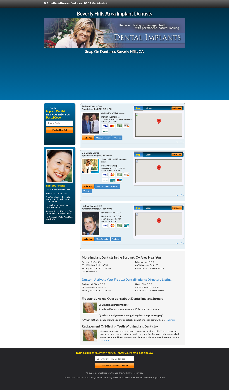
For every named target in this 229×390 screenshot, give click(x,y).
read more (170, 319)
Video (149, 108)
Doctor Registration (155, 377)
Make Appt (88, 138)
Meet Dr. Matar (102, 239)
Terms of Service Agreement (89, 377)
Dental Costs (62, 193)
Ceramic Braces (53, 211)
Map (138, 108)
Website (117, 138)
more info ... (180, 142)
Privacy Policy (111, 377)
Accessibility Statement (131, 377)
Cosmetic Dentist (53, 207)
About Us (69, 377)
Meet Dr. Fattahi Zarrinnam (107, 186)
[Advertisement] (114, 78)
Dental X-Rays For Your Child (58, 189)
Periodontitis (55, 197)
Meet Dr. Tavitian (103, 138)
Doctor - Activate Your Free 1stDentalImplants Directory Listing (127, 279)
